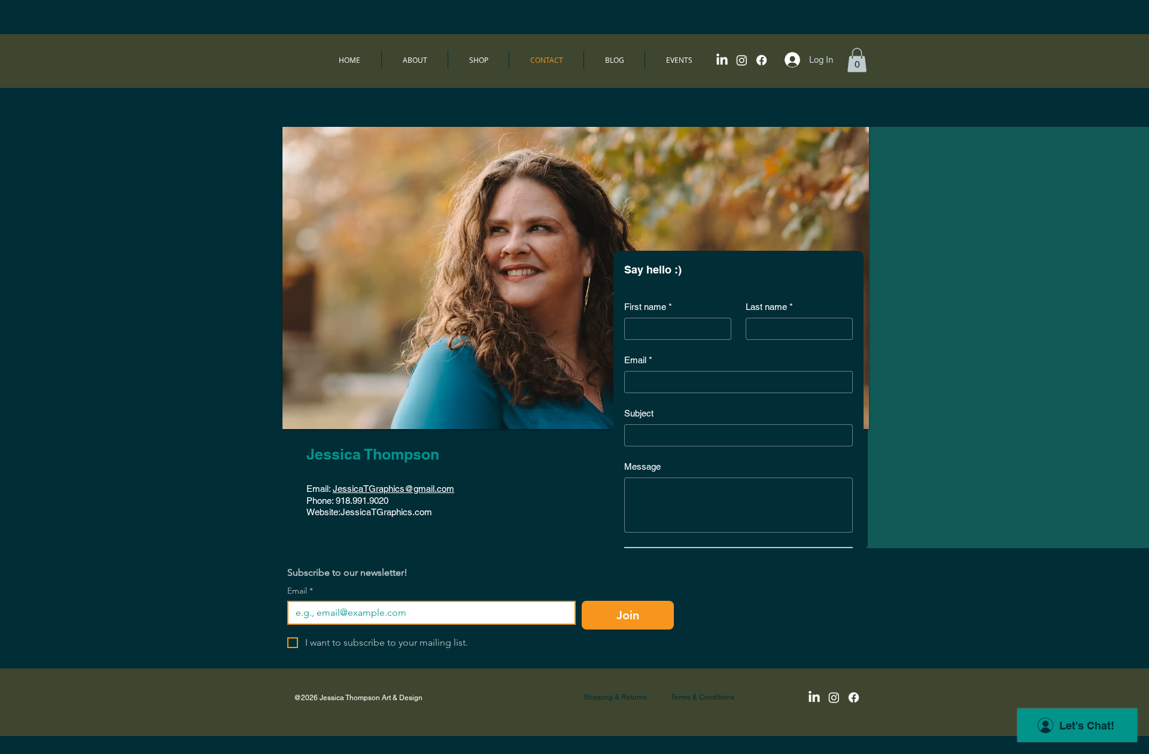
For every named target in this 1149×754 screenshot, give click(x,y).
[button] (857, 60)
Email (638, 360)
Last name (769, 307)
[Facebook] (761, 60)
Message (642, 466)
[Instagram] (742, 60)
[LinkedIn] (722, 60)
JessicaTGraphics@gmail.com (393, 489)
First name (648, 307)
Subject (638, 413)
